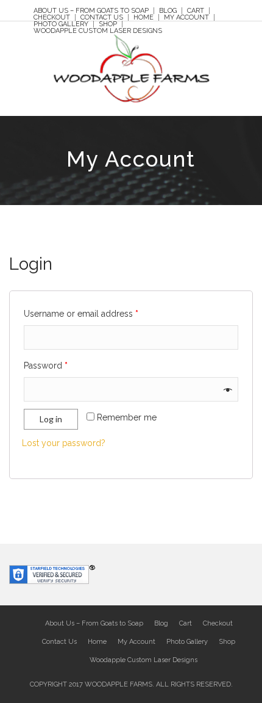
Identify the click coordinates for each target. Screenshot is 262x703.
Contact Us (101, 17)
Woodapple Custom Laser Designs (98, 30)
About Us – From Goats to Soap (91, 10)
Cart (195, 10)
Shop (108, 24)
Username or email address (81, 314)
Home (143, 17)
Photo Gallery (61, 24)
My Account (186, 17)
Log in (51, 419)
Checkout (52, 17)
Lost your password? (63, 443)
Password (46, 365)
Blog (168, 10)
